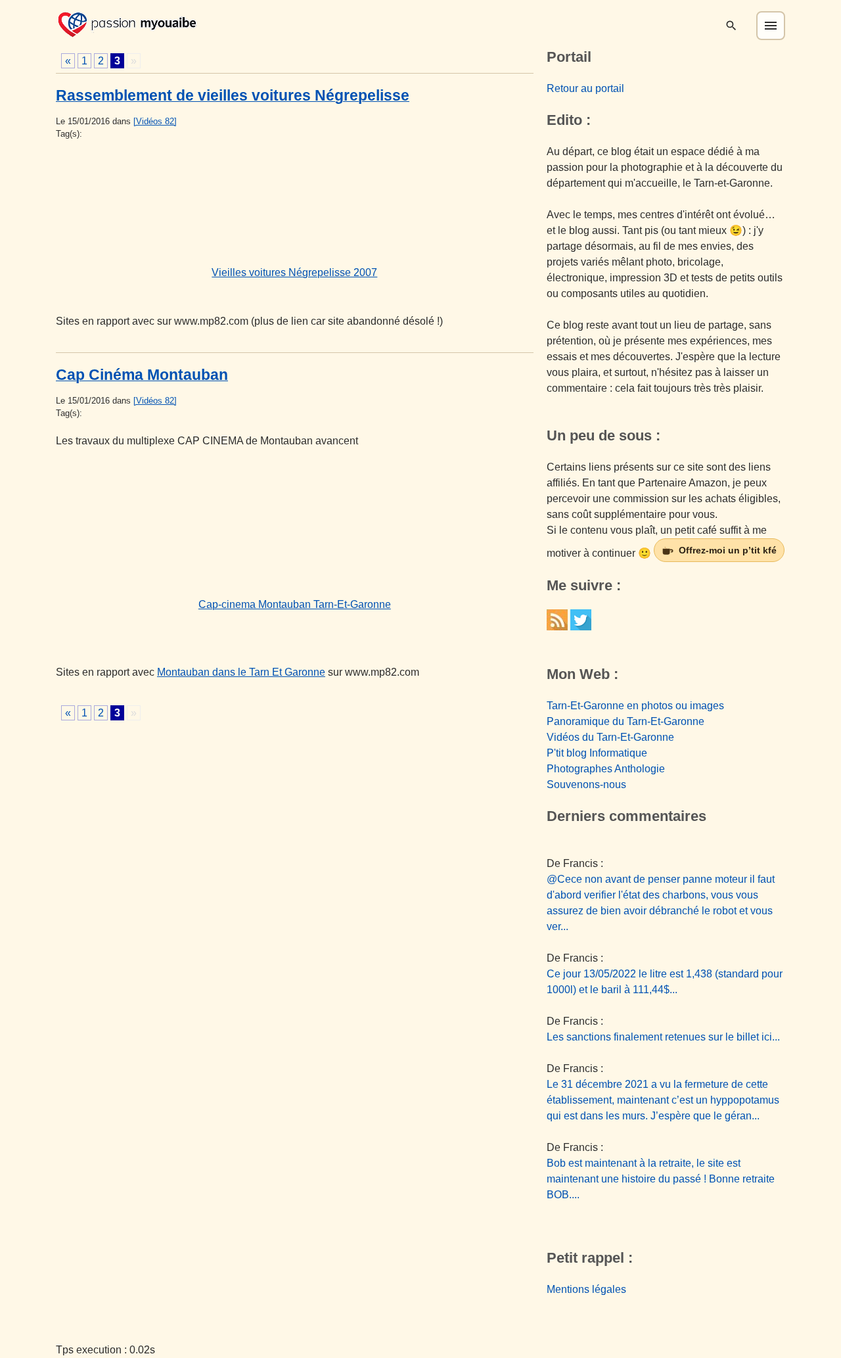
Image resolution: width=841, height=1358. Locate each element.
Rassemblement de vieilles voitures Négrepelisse (232, 95)
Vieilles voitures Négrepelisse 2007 (294, 272)
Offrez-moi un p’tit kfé (728, 550)
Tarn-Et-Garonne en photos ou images (635, 705)
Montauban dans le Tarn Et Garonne (241, 672)
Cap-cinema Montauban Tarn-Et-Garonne (294, 604)
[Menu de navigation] (770, 25)
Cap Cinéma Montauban (142, 374)
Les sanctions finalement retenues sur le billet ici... (663, 1036)
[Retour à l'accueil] (127, 23)
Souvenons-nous (586, 784)
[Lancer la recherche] (731, 25)
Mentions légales (586, 1289)
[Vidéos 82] (155, 121)
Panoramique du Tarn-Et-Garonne (625, 721)
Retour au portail (585, 88)
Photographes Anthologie (606, 768)
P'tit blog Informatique (597, 753)
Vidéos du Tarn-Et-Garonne (610, 737)
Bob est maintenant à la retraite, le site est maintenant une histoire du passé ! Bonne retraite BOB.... (661, 1179)
